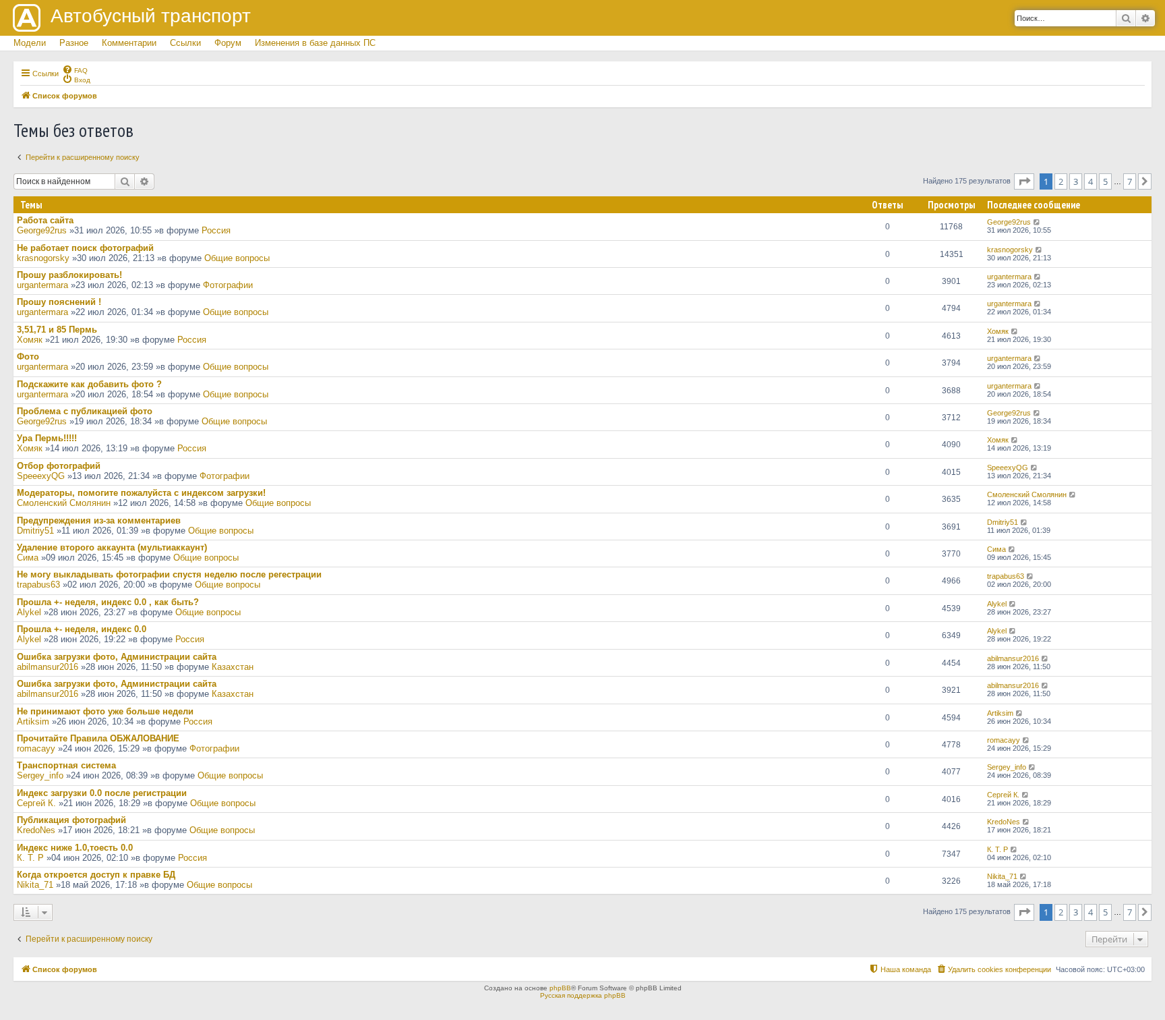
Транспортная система (66, 765)
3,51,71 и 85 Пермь (57, 329)
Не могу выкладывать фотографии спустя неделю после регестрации (169, 574)
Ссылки (185, 43)
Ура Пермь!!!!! (47, 438)
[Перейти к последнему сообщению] (1037, 222)
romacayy (36, 748)
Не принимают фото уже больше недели (105, 711)
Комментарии (129, 43)
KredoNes (36, 830)
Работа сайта (45, 220)
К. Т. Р (30, 858)
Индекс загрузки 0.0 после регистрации (102, 793)
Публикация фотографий (71, 820)
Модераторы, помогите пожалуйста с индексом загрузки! (141, 493)
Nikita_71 (35, 885)
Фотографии (228, 285)
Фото (28, 356)
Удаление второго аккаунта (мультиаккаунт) (112, 547)
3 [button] (1075, 181)
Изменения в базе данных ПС (315, 43)
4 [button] (1090, 181)
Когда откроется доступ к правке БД (96, 875)
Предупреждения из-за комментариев (99, 520)
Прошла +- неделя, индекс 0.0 (81, 629)
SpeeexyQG (41, 476)
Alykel (29, 612)
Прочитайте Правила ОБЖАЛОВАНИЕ (98, 738)
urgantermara (42, 285)
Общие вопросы (237, 258)
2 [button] (1060, 181)
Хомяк (29, 340)
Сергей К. (36, 803)
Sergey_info (40, 775)
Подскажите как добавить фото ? (89, 384)
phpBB (560, 988)
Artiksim (33, 721)
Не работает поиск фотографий (85, 248)
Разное (73, 43)
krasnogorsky (43, 258)
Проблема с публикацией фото (84, 411)
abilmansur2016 (47, 667)
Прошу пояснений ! (59, 302)
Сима (27, 557)
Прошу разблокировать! (69, 275)
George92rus (42, 230)
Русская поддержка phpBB (583, 995)
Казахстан (232, 667)
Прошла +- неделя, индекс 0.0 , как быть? (108, 602)
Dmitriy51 (35, 531)
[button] (1024, 181)
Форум (227, 43)
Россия (216, 230)
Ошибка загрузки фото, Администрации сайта (116, 657)
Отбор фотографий (58, 466)
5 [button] (1105, 181)
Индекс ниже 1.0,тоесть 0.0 (75, 848)
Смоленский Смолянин (64, 503)
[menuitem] (75, 69)
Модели (29, 43)
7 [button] (1129, 181)
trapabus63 (38, 584)
